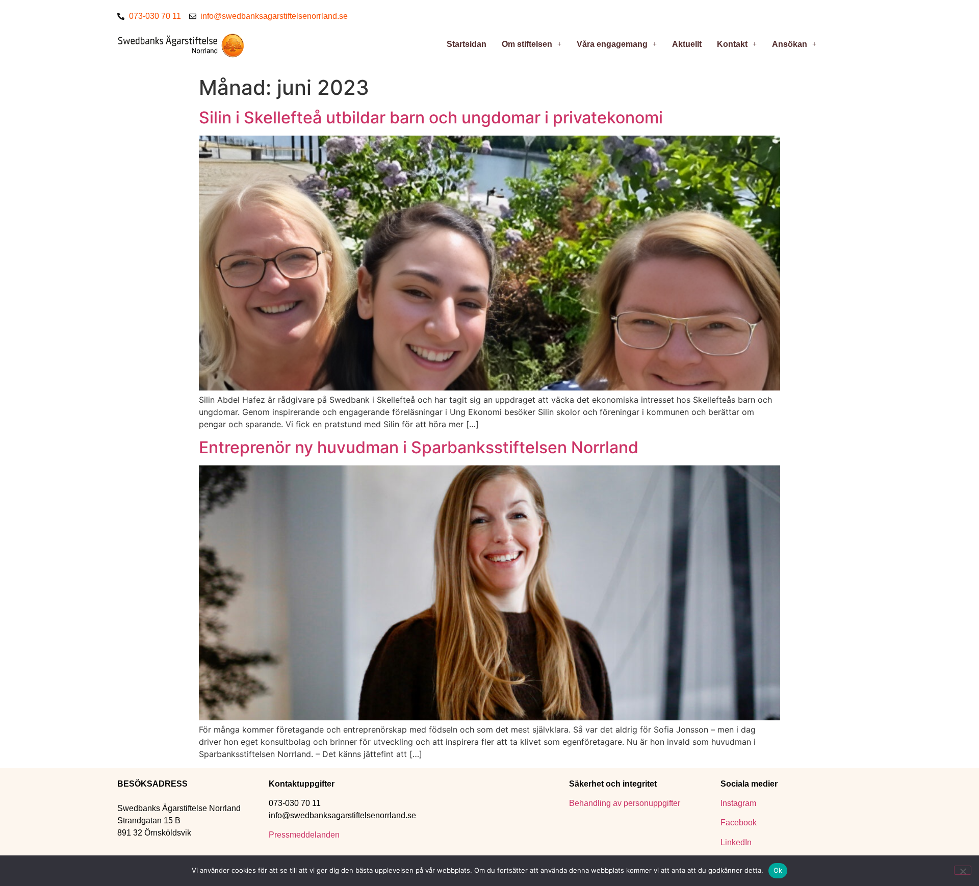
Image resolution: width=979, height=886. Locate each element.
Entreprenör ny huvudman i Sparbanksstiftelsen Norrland (418, 447)
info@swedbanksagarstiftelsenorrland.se (342, 815)
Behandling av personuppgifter (624, 803)
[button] (531, 44)
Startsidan (466, 44)
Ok (778, 870)
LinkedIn (736, 842)
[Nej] (962, 870)
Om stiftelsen (527, 44)
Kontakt (732, 44)
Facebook (738, 822)
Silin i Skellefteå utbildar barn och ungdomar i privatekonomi (431, 117)
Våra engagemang (612, 44)
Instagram (738, 803)
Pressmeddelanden (305, 834)
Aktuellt (687, 44)
